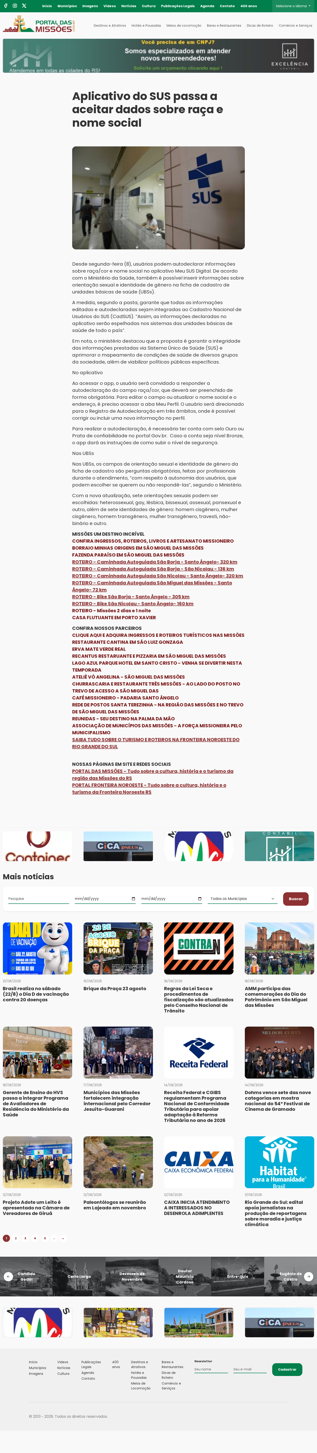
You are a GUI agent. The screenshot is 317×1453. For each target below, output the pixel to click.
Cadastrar (287, 1369)
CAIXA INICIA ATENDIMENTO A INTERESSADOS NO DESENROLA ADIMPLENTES (197, 1208)
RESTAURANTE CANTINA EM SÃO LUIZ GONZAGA (127, 642)
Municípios (67, 6)
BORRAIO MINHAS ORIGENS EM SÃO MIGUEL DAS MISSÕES (138, 548)
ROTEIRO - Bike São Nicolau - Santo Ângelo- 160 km (133, 603)
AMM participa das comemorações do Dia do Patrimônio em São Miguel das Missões (276, 996)
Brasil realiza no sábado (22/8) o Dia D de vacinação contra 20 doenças (36, 994)
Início (47, 6)
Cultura (148, 6)
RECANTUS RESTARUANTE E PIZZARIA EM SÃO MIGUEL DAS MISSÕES (149, 656)
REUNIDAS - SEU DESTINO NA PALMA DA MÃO (123, 718)
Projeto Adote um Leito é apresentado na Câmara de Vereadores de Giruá (36, 1208)
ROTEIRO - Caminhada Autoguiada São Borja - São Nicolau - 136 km (153, 569)
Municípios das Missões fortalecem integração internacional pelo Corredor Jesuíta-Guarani (117, 1100)
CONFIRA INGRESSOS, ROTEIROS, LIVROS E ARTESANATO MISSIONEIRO (153, 541)
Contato (227, 6)
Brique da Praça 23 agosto (115, 988)
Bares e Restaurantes (224, 25)
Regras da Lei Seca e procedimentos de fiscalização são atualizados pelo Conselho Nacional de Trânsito (198, 999)
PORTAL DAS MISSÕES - (99, 771)
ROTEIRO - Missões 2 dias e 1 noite (111, 610)
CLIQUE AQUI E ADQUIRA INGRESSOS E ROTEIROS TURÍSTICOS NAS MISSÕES (158, 635)
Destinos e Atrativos (110, 25)
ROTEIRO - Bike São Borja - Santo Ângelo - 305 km (131, 596)
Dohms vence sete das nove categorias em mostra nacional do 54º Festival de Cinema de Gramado (278, 1100)
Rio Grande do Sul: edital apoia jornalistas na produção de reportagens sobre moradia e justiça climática (276, 1213)
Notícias (128, 6)
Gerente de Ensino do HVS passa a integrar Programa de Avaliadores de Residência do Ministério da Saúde (36, 1103)
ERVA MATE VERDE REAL (99, 649)
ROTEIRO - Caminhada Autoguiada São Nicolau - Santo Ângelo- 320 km (157, 576)
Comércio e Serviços (295, 25)
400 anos (248, 6)
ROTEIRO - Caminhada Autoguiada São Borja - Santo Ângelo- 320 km (154, 562)
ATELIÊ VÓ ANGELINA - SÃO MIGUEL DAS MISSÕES (128, 677)
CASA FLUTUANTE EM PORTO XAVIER (114, 617)
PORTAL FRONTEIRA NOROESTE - (110, 785)
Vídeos (110, 6)
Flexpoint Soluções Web (285, 1416)
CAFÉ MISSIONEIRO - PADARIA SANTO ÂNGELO (125, 698)
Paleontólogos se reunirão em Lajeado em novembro (115, 1205)
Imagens (90, 6)
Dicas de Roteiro (260, 25)
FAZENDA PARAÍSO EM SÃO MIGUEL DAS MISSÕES (128, 555)
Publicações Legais (178, 6)
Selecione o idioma (292, 6)
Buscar (296, 899)
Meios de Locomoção (184, 25)
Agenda (207, 6)
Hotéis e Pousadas (146, 25)
